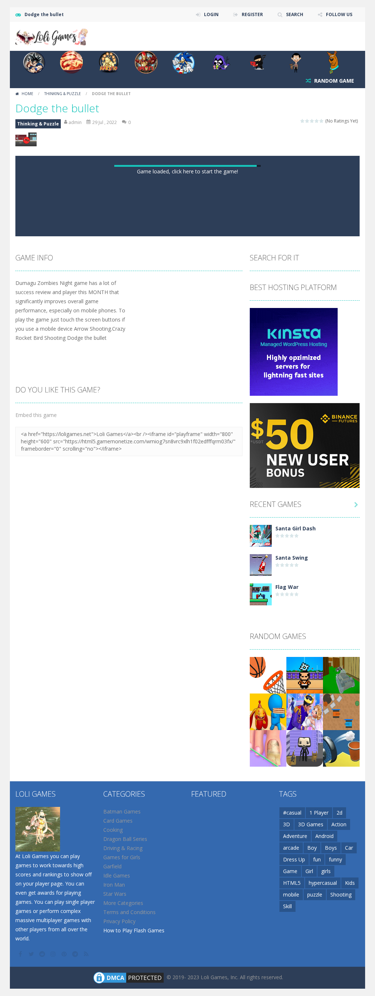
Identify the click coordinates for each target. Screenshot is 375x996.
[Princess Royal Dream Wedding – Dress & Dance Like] (304, 969)
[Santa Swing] (261, 822)
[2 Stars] (307, 121)
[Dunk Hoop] (268, 932)
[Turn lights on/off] (167, 485)
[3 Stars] (312, 121)
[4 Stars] (317, 121)
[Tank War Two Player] (341, 969)
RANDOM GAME (333, 80)
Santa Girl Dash (295, 786)
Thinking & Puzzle (62, 93)
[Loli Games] (52, 35)
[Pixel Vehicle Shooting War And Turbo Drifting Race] (341, 932)
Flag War (286, 845)
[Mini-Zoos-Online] (268, 969)
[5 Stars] (321, 121)
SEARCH (294, 14)
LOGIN (211, 14)
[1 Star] (302, 121)
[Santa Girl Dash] (261, 793)
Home (27, 93)
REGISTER (252, 14)
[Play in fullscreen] (194, 485)
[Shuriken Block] (304, 932)
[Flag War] (261, 852)
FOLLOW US (339, 14)
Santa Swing (291, 816)
